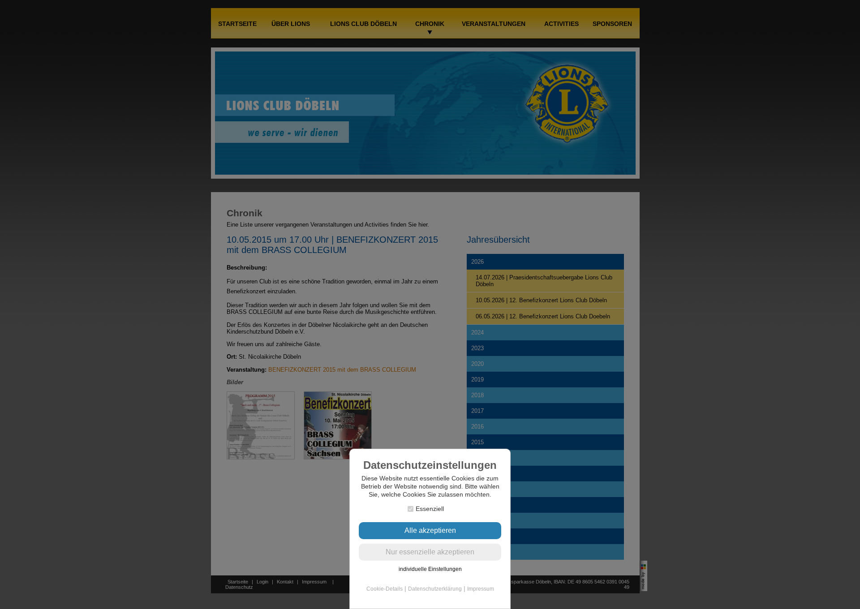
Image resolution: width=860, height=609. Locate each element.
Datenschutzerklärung (435, 589)
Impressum (480, 589)
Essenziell (430, 508)
